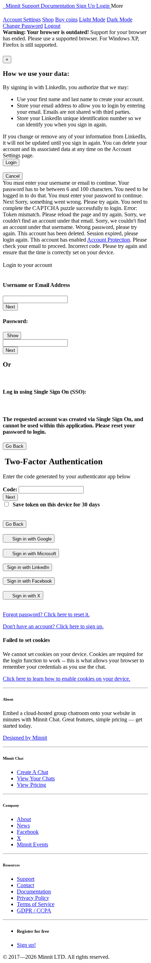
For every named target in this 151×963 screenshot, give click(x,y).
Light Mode (92, 19)
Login (103, 6)
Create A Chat (32, 772)
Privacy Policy (33, 898)
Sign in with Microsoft (33, 553)
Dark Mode (119, 19)
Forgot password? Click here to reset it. (46, 614)
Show (12, 335)
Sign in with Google (31, 539)
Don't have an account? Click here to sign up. (53, 626)
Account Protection (108, 240)
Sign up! (26, 945)
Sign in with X (25, 595)
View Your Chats (36, 778)
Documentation (58, 6)
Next (10, 306)
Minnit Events (32, 844)
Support (31, 6)
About (24, 819)
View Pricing (31, 785)
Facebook (28, 832)
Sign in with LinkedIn (27, 567)
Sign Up (86, 6)
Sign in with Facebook (29, 581)
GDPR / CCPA (34, 910)
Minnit (12, 6)
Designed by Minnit (25, 738)
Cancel (13, 176)
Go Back (15, 446)
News (23, 825)
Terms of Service (35, 904)
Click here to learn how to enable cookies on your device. (66, 679)
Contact (25, 885)
